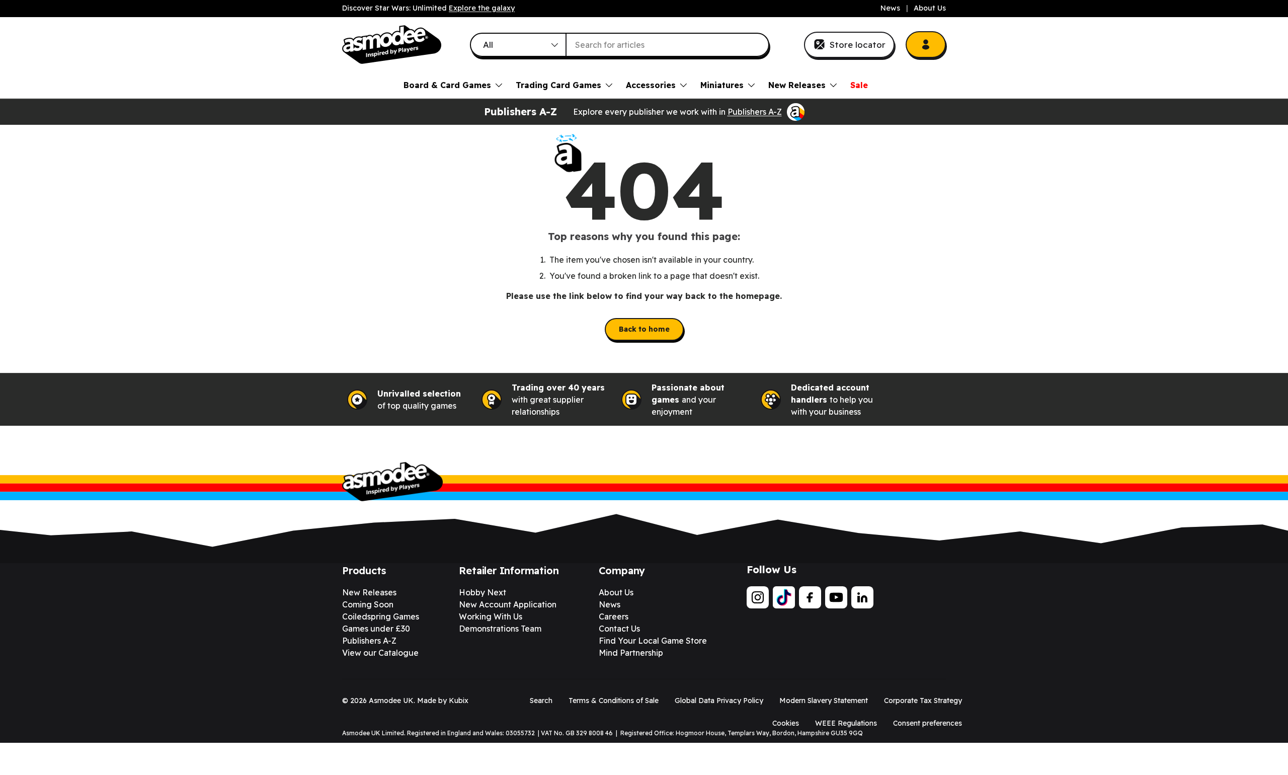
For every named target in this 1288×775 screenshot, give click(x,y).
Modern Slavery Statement (823, 700)
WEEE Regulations (846, 723)
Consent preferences (927, 723)
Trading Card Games (558, 85)
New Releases (797, 85)
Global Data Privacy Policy (719, 700)
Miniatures (722, 85)
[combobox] (620, 45)
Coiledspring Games (380, 616)
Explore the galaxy (482, 8)
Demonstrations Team (500, 629)
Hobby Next (482, 592)
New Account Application (507, 604)
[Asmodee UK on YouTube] (836, 597)
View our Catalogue (380, 653)
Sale (859, 85)
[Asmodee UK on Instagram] (758, 597)
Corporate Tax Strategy (923, 700)
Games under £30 (376, 629)
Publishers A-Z (755, 112)
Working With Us (490, 616)
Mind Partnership (631, 653)
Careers (613, 616)
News (890, 8)
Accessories (651, 85)
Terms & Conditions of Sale (614, 700)
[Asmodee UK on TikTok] (784, 597)
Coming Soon (367, 604)
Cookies (785, 723)
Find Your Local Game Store (653, 641)
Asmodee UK (391, 700)
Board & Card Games (447, 85)
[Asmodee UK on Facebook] (810, 597)
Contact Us (619, 629)
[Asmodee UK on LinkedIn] (862, 597)
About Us (930, 8)
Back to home (644, 329)
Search (541, 700)
